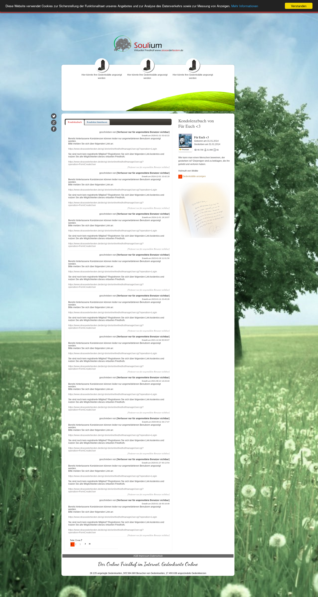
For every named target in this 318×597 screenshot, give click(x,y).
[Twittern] (53, 116)
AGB (135, 556)
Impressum (144, 556)
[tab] (75, 122)
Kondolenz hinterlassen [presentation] (97, 122)
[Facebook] (53, 129)
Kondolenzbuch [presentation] (75, 122)
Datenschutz (156, 556)
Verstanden (298, 6)
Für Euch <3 (201, 137)
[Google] (53, 122)
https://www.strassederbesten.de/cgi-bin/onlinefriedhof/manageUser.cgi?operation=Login (112, 149)
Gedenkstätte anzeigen (194, 176)
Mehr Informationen (244, 6)
